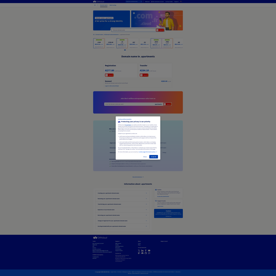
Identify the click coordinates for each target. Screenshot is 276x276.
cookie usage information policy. (147, 152)
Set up (145, 156)
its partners (128, 125)
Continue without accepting (124, 119)
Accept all (153, 156)
